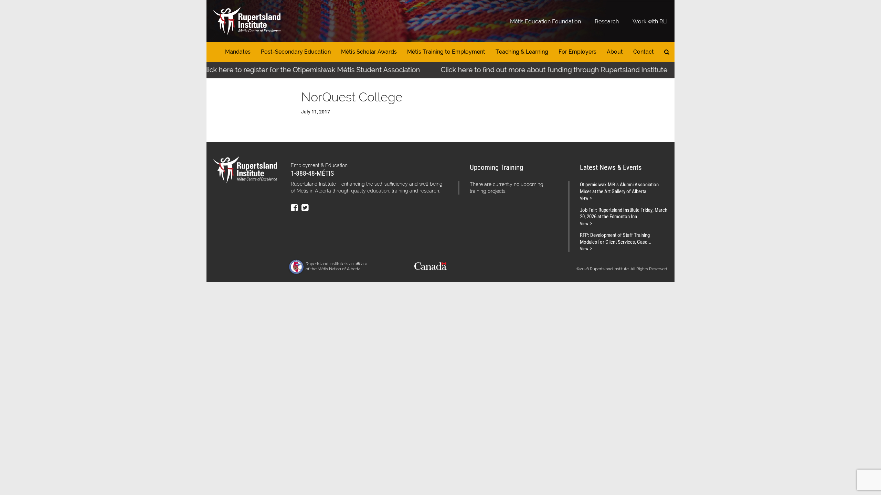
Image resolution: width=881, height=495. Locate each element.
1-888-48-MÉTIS (312, 172)
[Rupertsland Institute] (246, 21)
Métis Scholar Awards (369, 51)
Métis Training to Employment (446, 51)
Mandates (238, 51)
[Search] (667, 52)
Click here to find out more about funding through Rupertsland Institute (542, 70)
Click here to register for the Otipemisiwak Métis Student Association (299, 70)
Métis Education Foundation (545, 21)
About (615, 51)
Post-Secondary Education (296, 51)
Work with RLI (650, 21)
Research (607, 21)
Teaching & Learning (522, 51)
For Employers (577, 51)
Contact (643, 51)
